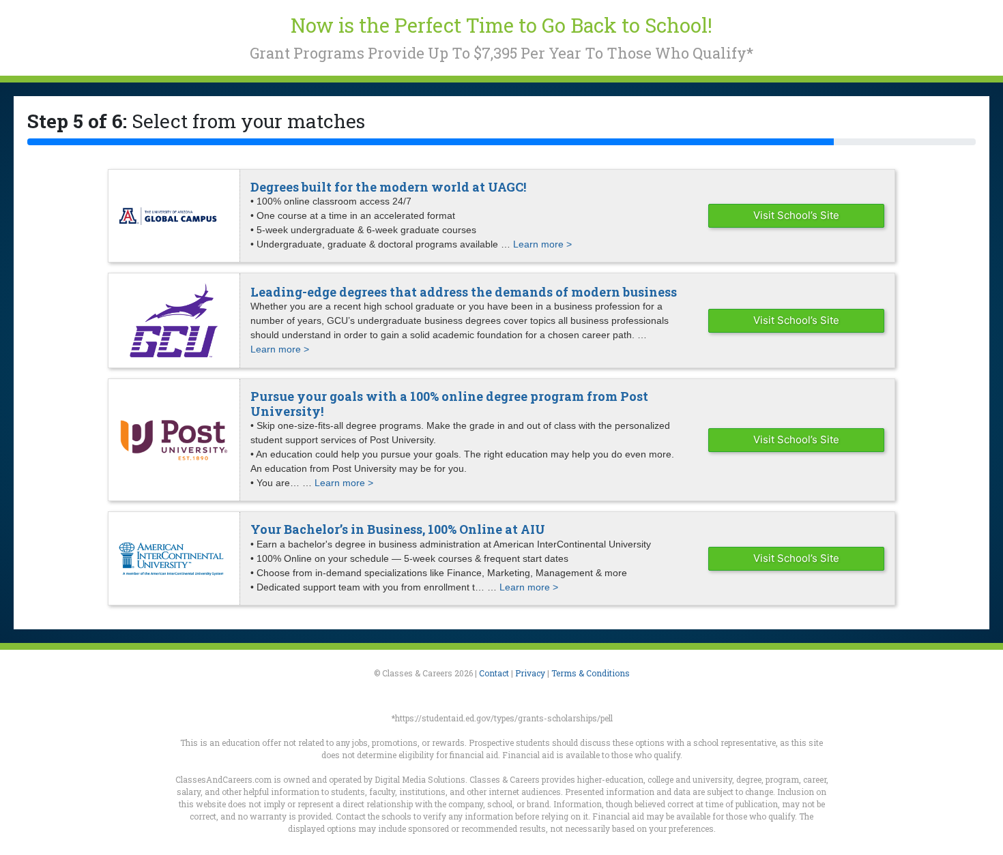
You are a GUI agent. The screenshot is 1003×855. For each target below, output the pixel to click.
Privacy (530, 673)
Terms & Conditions (590, 673)
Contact (494, 673)
